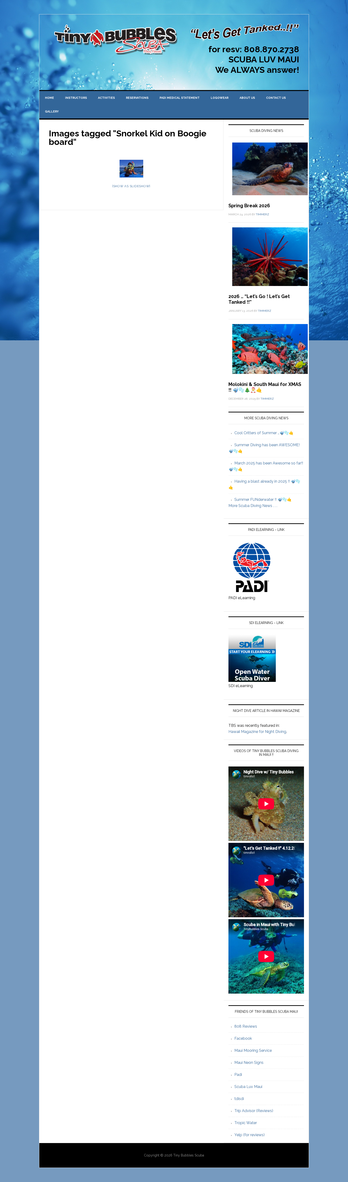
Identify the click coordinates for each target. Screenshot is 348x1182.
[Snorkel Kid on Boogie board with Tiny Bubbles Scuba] (131, 169)
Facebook (243, 1038)
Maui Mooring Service (253, 1050)
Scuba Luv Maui (248, 1086)
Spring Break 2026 (249, 205)
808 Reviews (245, 1026)
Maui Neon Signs (248, 1062)
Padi (238, 1074)
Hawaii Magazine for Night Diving (257, 731)
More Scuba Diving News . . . (252, 505)
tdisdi (239, 1098)
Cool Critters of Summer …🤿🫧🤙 (264, 433)
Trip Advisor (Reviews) (253, 1110)
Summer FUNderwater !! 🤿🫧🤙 (263, 499)
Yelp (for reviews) (249, 1135)
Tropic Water (245, 1123)
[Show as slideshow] (131, 186)
